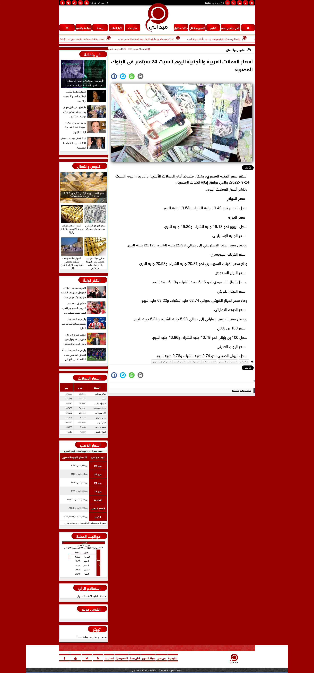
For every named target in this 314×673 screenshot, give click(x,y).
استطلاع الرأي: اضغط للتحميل (92, 595)
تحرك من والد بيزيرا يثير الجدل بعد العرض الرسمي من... (163, 38)
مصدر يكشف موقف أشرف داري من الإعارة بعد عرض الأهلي (91, 38)
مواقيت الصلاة (88, 536)
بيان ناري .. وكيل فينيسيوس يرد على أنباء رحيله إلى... (231, 38)
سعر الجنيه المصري (221, 175)
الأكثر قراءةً (92, 280)
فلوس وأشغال (235, 49)
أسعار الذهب (90, 445)
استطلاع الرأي (89, 588)
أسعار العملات (89, 378)
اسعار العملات (208, 362)
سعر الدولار (236, 197)
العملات (168, 175)
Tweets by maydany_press (91, 636)
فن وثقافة (92, 54)
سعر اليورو (236, 216)
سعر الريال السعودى (161, 362)
